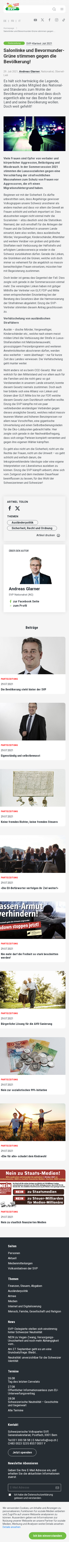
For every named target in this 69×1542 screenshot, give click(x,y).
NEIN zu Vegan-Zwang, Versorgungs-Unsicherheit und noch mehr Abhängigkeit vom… (33, 1341)
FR (12, 21)
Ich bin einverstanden (47, 1535)
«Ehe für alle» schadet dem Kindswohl (23, 1156)
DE (5, 21)
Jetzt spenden (22, 1452)
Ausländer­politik (22, 522)
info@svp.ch (48, 1440)
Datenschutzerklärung (40, 1494)
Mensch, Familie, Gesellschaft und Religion (34, 1311)
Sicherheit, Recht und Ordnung (32, 528)
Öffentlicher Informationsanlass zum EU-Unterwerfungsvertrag (33, 1391)
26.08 (11, 1378)
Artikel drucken (45, 535)
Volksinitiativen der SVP (23, 1268)
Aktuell (12, 1258)
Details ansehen (12, 1527)
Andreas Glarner (29, 71)
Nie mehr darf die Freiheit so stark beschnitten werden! (29, 955)
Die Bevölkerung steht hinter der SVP (23, 689)
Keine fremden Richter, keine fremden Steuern (29, 822)
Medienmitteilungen (20, 1263)
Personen (14, 1253)
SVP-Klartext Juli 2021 (39, 43)
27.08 (11, 1386)
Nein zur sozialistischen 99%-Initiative (24, 1090)
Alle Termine (15, 1410)
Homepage (9, 28)
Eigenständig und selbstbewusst (20, 755)
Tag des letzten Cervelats (24, 1381)
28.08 (11, 1398)
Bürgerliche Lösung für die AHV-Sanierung (26, 1024)
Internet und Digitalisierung (24, 1306)
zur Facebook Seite (26, 601)
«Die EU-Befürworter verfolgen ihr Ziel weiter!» (29, 888)
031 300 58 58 (21, 1440)
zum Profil (20, 605)
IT (20, 21)
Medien (12, 1301)
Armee (12, 1296)
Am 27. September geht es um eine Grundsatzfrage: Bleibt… (29, 1350)
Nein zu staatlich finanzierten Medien (23, 1222)
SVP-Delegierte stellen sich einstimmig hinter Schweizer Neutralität (32, 1330)
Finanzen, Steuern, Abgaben (25, 1286)
